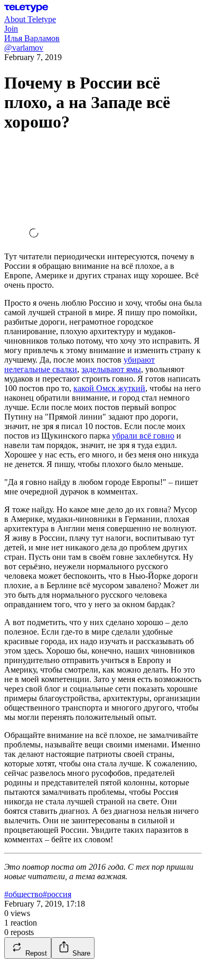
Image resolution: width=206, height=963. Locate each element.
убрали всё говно (143, 435)
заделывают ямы (111, 369)
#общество (23, 894)
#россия (57, 894)
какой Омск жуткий (109, 388)
